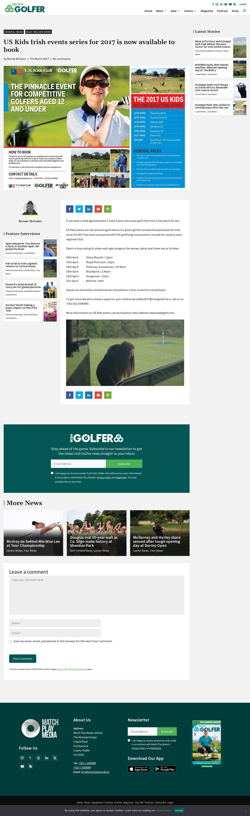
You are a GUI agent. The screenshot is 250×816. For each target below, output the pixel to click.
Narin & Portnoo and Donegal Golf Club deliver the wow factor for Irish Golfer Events (213, 44)
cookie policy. (163, 810)
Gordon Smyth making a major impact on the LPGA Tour (21, 307)
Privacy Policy (104, 477)
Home (148, 11)
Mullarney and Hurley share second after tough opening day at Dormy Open (156, 541)
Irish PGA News (31, 314)
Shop (235, 11)
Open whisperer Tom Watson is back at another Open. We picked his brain (22, 246)
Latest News (29, 253)
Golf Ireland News (38, 31)
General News (13, 31)
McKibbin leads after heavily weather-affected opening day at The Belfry (211, 67)
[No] (245, 810)
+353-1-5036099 (82, 767)
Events (188, 11)
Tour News (212, 74)
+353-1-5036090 (87, 763)
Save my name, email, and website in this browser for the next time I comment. (63, 641)
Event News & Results (204, 50)
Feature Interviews (14, 253)
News (159, 11)
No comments (62, 59)
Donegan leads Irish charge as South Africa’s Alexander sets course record (211, 87)
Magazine (207, 11)
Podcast (222, 11)
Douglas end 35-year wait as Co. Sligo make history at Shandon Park (93, 541)
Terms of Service (78, 669)
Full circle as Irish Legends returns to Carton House (21, 265)
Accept (179, 810)
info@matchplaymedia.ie (95, 772)
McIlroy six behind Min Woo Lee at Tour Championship (33, 543)
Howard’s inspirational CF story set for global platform (23, 286)
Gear (174, 11)
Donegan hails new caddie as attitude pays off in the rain (212, 106)
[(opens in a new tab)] (206, 743)
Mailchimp (121, 477)
